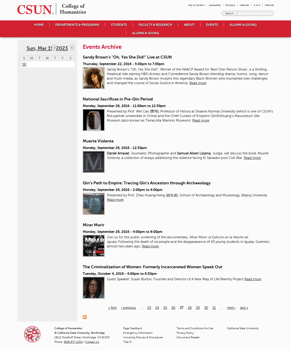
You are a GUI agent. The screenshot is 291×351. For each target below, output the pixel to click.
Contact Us (92, 342)
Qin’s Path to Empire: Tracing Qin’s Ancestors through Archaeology (147, 183)
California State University (242, 328)
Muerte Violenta (98, 141)
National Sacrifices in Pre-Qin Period (118, 99)
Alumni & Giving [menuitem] (243, 25)
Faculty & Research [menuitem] (155, 25)
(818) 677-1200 (73, 342)
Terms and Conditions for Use (195, 328)
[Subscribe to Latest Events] (86, 317)
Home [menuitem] (39, 25)
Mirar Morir (93, 225)
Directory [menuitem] (230, 5)
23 (149, 308)
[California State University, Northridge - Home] (34, 9)
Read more (197, 83)
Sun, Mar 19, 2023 (47, 48)
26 (173, 308)
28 (190, 308)
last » (244, 308)
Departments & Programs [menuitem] (77, 25)
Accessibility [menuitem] (215, 5)
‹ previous (128, 308)
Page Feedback (132, 328)
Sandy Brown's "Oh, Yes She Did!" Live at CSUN (127, 57)
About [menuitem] (189, 25)
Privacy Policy (185, 332)
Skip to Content (196, 5)
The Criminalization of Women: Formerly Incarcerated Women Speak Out (152, 267)
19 (24, 64)
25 (165, 308)
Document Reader (188, 337)
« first (112, 308)
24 (157, 308)
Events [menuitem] (212, 25)
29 (198, 308)
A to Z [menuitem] (257, 5)
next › (231, 308)
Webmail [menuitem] (269, 5)
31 (214, 308)
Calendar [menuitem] (244, 5)
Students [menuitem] (119, 25)
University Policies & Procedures (143, 337)
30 (206, 308)
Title (127, 342)
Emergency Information (138, 332)
